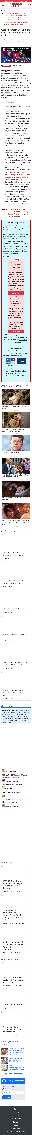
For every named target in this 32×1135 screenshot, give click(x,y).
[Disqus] (16, 789)
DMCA (16, 1125)
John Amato (6, 952)
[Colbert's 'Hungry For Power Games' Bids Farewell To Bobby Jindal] (16, 652)
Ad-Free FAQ (23, 340)
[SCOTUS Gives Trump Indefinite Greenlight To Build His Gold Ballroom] (13, 872)
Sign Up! (7, 1097)
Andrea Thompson (8, 923)
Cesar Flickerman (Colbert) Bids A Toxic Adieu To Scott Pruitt (16, 32)
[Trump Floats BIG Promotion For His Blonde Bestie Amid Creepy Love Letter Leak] (13, 901)
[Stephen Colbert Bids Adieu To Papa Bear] (16, 624)
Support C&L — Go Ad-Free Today (16, 1)
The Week (11, 102)
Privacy (16, 1122)
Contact (16, 1115)
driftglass (5, 1008)
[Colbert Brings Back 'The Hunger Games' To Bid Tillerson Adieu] (16, 542)
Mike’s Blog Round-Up (13, 1004)
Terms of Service (7, 720)
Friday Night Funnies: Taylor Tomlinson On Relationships (12, 1029)
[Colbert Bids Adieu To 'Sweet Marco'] (16, 598)
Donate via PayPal (21, 361)
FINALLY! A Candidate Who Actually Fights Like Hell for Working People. (16, 1068)
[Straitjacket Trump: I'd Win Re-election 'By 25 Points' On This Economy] (13, 933)
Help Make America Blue (13, 1074)
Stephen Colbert (14, 211)
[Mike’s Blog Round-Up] (13, 995)
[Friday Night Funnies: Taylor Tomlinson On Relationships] (13, 1018)
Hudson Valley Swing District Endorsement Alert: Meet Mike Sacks (16, 1060)
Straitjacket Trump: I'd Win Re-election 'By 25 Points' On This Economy (13, 945)
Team (16, 1109)
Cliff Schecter (6, 985)
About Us (16, 1112)
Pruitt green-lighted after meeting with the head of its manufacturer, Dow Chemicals (17, 174)
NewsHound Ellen (8, 891)
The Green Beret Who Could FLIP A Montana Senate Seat (13, 980)
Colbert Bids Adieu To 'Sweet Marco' (15, 609)
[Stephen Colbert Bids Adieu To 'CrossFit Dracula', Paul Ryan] (16, 570)
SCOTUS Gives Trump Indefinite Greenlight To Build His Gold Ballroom (12, 884)
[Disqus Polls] (16, 746)
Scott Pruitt (26, 209)
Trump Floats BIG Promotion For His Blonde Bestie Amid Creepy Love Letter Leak (12, 915)
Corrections (16, 1128)
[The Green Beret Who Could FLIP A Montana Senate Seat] (13, 968)
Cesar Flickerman (14, 209)
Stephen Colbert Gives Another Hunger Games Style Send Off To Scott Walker (16, 693)
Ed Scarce (7, 66)
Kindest (10, 365)
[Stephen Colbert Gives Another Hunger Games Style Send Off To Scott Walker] (16, 680)
